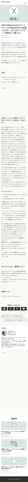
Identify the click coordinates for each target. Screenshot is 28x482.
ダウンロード (4, 271)
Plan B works (5, 2)
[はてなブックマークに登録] (17, 308)
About (25, 3)
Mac (3, 37)
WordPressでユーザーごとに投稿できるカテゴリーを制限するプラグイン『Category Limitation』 (16, 320)
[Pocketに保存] (24, 308)
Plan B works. (17, 479)
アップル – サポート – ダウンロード (10, 296)
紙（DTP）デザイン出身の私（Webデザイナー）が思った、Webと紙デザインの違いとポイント (14, 316)
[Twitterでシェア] (11, 308)
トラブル (15, 37)
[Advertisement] (14, 99)
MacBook (8, 37)
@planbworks (13, 332)
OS (11, 37)
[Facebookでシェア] (4, 308)
